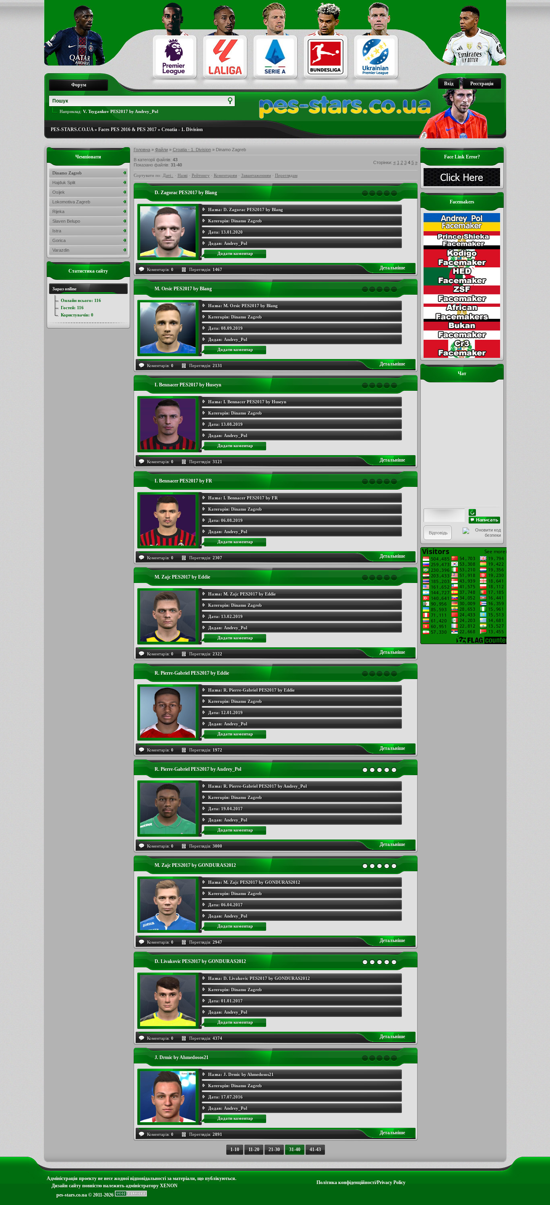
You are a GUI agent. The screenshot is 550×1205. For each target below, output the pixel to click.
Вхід (448, 83)
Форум (78, 85)
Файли (161, 149)
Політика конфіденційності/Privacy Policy (360, 1182)
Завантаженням (256, 175)
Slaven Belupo (66, 221)
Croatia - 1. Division (182, 129)
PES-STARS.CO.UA (72, 129)
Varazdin (60, 250)
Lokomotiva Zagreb (71, 201)
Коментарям (225, 175)
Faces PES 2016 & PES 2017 (127, 129)
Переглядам (286, 175)
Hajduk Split (63, 182)
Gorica (59, 240)
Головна (142, 149)
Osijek (58, 192)
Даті (167, 175)
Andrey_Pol (235, 243)
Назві (183, 175)
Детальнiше (392, 268)
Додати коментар (235, 253)
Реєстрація (482, 83)
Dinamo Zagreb (246, 220)
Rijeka (58, 211)
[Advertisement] (462, 764)
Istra (56, 230)
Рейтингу (201, 175)
